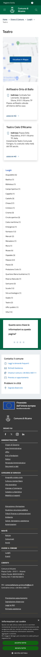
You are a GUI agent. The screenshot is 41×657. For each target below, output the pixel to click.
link (9, 638)
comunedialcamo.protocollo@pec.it (19, 585)
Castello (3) (10, 198)
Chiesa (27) (10, 203)
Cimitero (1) (10, 208)
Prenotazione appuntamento (16, 598)
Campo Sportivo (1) (13, 189)
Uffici (7, 452)
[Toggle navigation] (4, 9)
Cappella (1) (10, 193)
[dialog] (20, 637)
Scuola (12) (10, 288)
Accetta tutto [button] (20, 643)
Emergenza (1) (11, 226)
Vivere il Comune (17, 19)
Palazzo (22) (10, 260)
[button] (20, 653)
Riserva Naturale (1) (13, 278)
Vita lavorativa (11, 484)
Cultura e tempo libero (14, 481)
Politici (7, 459)
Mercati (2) (10, 236)
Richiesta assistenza (13, 608)
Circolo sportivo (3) (13, 217)
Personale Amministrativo (15, 462)
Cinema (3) (10, 212)
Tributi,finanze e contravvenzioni (18, 513)
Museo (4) (9, 250)
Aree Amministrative (13, 448)
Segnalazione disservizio (14, 601)
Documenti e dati (11, 466)
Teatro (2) (9, 302)
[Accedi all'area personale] (32, 3)
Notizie (8, 535)
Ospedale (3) (10, 255)
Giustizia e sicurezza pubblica (16, 510)
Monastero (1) (11, 241)
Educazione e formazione (14, 506)
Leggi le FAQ (10, 605)
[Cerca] (36, 10)
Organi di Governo (12, 444)
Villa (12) (9, 312)
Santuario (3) (11, 283)
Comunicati (9, 539)
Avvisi (7, 542)
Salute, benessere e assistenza (17, 520)
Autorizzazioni (10, 524)
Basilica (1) (10, 179)
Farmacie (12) (11, 231)
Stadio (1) (9, 297)
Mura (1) (9, 245)
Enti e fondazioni (11, 455)
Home (5, 19)
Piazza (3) (9, 264)
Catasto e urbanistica (13, 491)
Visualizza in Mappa (20, 59)
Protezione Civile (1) (13, 269)
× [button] (38, 620)
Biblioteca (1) (11, 184)
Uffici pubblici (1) (12, 307)
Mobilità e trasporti (12, 495)
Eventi (7, 556)
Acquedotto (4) (11, 174)
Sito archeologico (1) (13, 293)
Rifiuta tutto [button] (20, 648)
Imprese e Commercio (13, 488)
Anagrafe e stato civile (14, 477)
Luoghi (29, 19)
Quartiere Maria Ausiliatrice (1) (18, 274)
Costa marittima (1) (13, 222)
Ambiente (9, 517)
